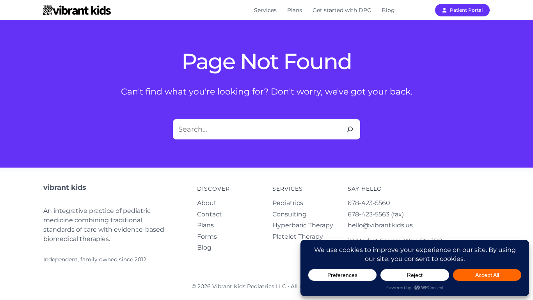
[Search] (350, 129)
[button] (462, 10)
